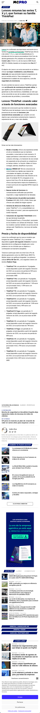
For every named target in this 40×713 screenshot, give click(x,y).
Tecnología (6, 406)
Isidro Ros (22, 20)
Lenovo (4, 49)
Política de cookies (12, 711)
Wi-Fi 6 (8, 169)
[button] (37, 678)
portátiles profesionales (16, 52)
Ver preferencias (20, 707)
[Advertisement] (20, 383)
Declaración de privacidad (24, 711)
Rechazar (20, 702)
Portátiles (31, 405)
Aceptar (20, 697)
